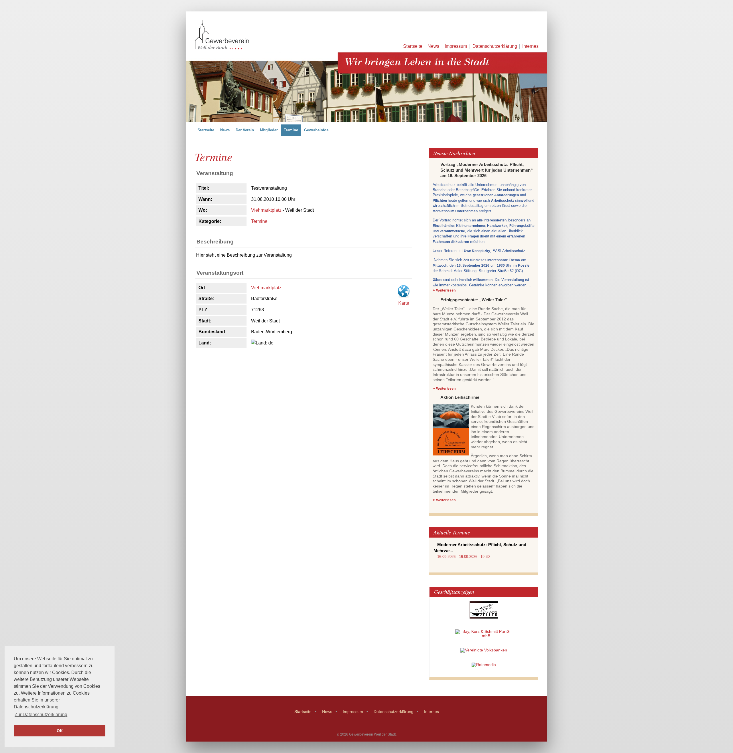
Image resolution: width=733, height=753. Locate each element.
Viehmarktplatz (266, 210)
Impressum (456, 46)
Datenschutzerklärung (494, 46)
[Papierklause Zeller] (484, 617)
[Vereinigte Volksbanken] (483, 650)
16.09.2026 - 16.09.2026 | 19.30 (463, 556)
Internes (530, 46)
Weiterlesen (446, 290)
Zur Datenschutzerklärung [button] (41, 714)
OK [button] (60, 730)
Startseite (412, 46)
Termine (259, 221)
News (433, 46)
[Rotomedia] (484, 665)
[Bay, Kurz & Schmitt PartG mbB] (484, 636)
